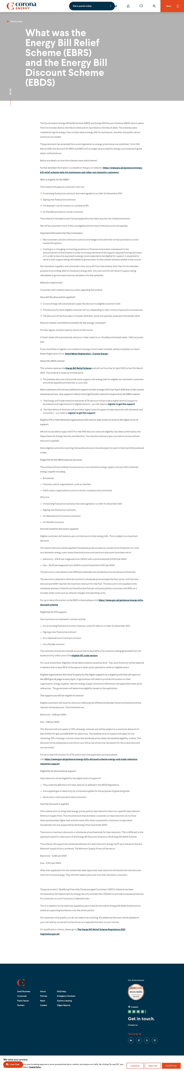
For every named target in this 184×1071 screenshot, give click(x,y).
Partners (21, 1005)
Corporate (22, 996)
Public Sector (23, 1001)
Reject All (153, 1066)
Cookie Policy (35, 1067)
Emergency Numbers (66, 996)
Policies (43, 996)
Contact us (133, 1025)
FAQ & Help (16, 21)
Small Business (23, 991)
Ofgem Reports (63, 1005)
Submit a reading (64, 1001)
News (42, 1001)
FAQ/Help (61, 991)
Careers (43, 1005)
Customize (135, 1066)
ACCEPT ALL (171, 1066)
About (43, 991)
